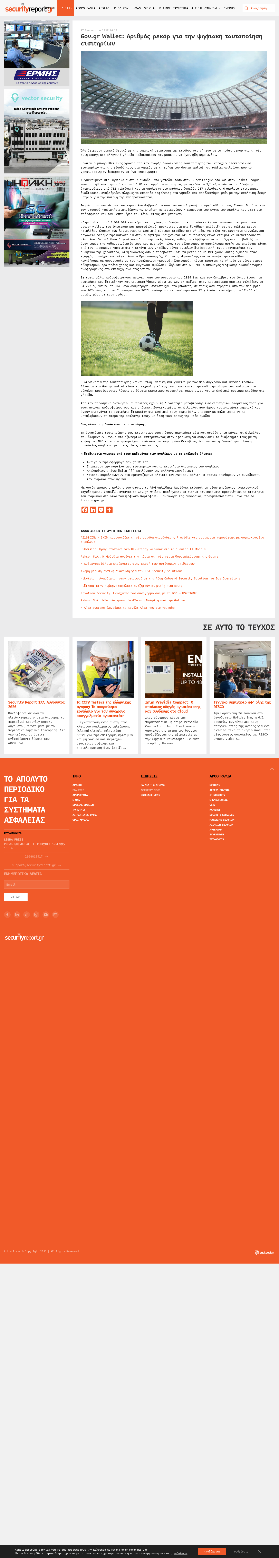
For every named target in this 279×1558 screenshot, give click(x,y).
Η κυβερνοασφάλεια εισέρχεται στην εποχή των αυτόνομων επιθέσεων (138, 563)
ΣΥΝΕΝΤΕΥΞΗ (217, 835)
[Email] (55, 914)
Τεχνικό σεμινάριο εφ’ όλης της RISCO (242, 705)
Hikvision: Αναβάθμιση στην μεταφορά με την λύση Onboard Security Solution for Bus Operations (160, 578)
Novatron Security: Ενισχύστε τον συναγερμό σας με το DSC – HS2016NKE (139, 593)
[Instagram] (36, 914)
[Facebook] (7, 914)
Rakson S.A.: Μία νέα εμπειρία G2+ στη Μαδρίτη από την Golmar (133, 600)
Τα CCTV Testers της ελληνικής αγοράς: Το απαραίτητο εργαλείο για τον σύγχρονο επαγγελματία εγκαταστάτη (104, 709)
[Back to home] (29, 8)
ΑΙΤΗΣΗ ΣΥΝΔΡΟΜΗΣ (205, 8)
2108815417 (33, 856)
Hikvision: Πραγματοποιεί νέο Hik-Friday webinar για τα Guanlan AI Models (143, 549)
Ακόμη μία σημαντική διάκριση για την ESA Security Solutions (132, 571)
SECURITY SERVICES (222, 815)
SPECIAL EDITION (157, 8)
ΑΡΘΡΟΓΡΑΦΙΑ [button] (85, 8)
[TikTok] (26, 914)
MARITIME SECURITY (222, 820)
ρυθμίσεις (180, 1553)
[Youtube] (45, 914)
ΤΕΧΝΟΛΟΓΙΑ (217, 839)
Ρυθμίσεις (241, 1552)
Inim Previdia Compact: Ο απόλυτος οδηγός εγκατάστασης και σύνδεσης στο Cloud (172, 707)
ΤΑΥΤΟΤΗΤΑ (180, 8)
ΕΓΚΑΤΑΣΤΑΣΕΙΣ (219, 800)
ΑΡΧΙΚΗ (49, 8)
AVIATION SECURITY (222, 825)
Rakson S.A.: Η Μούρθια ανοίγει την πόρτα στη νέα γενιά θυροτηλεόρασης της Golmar (150, 556)
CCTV (212, 805)
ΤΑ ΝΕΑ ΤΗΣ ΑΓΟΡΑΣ (153, 785)
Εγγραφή (15, 897)
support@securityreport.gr (34, 865)
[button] (272, 769)
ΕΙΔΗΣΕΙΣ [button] (65, 8)
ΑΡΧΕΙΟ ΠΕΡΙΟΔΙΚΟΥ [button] (113, 8)
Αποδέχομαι (212, 1552)
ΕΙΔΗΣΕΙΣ (78, 790)
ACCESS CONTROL (220, 790)
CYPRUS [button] (229, 8)
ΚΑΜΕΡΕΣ (215, 810)
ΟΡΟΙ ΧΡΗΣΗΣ (81, 820)
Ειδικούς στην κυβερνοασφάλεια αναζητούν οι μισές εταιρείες (131, 586)
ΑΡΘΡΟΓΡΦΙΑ (80, 795)
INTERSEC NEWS (150, 795)
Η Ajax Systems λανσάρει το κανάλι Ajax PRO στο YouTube (128, 607)
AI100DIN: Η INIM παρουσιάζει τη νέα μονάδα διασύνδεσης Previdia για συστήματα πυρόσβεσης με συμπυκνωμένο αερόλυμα (172, 539)
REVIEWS (215, 785)
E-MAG (136, 8)
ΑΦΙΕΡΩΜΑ (216, 830)
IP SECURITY (217, 795)
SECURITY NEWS (150, 790)
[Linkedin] (17, 914)
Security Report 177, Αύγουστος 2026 (36, 705)
